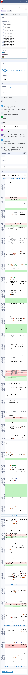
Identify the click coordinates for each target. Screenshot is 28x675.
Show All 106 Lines (14, 439)
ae (4, 52)
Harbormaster (6, 117)
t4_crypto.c (6, 168)
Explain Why (8, 138)
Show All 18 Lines (14, 584)
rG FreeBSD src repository (7, 87)
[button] (27, 1)
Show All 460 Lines (14, 625)
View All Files (14, 47)
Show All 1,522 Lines (14, 178)
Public (10, 10)
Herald (4, 101)
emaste (6, 54)
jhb (9, 14)
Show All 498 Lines (13, 666)
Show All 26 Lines (14, 515)
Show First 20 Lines (6, 178)
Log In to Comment (7, 671)
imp (5, 56)
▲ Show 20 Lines (6, 398)
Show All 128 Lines (14, 398)
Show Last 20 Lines (21, 666)
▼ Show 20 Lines (22, 178)
